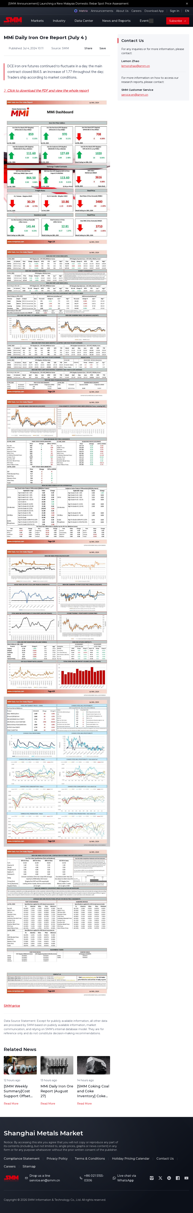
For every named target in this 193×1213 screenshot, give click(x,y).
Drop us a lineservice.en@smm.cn (44, 1178)
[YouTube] (186, 1178)
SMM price (12, 1006)
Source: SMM (60, 48)
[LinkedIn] (169, 1178)
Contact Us (165, 1158)
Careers (136, 11)
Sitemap (29, 1166)
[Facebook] (178, 1178)
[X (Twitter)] (160, 1178)
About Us (122, 11)
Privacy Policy (57, 1158)
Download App (154, 11)
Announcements (102, 11)
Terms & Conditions (90, 1158)
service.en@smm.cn (134, 94)
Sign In (174, 11)
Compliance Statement (22, 1158)
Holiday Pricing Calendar (130, 1158)
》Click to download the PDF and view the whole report (46, 91)
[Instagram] (152, 1178)
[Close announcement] (187, 3)
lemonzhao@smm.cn (135, 66)
